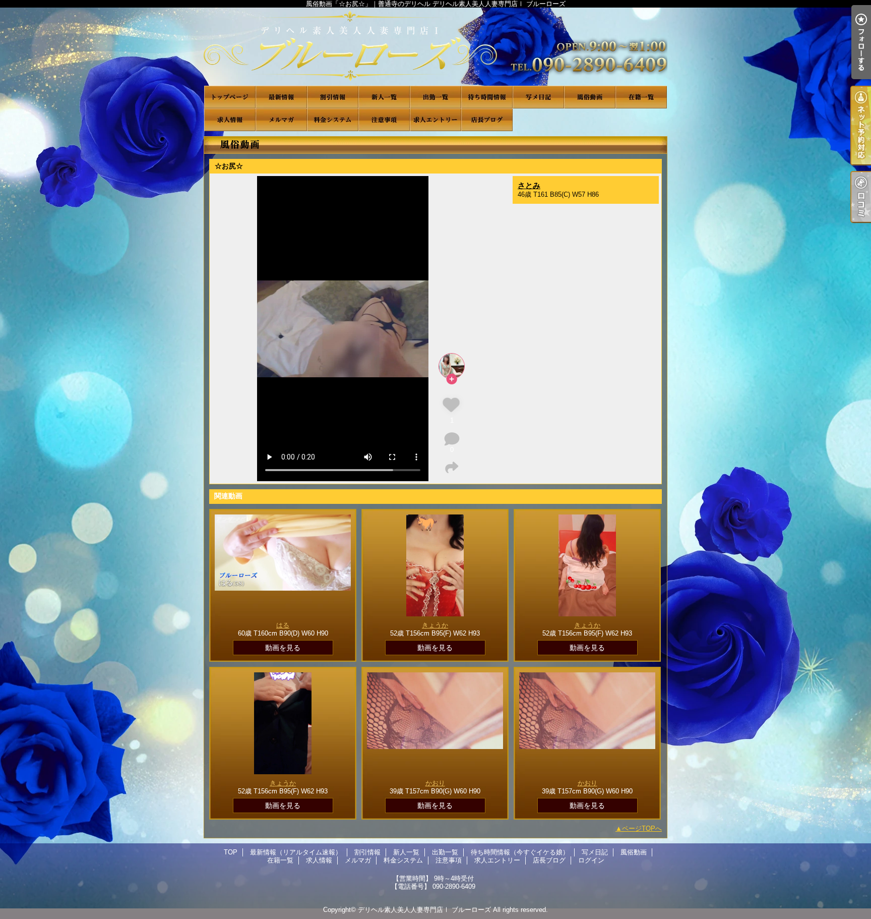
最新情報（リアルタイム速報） (281, 97)
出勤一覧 (435, 97)
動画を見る (282, 648)
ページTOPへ (642, 828)
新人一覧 (384, 97)
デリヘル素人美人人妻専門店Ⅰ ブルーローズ (424, 909)
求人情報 (230, 119)
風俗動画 (589, 97)
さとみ (529, 185)
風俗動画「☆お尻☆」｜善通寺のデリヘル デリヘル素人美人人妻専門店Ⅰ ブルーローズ (435, 47)
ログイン (591, 860)
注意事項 (384, 119)
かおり (435, 783)
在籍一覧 (641, 97)
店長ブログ (487, 119)
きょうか (435, 625)
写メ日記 (538, 97)
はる (282, 625)
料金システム (332, 119)
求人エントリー (435, 119)
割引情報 (332, 97)
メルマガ (281, 119)
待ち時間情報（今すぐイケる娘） (487, 97)
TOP (230, 97)
